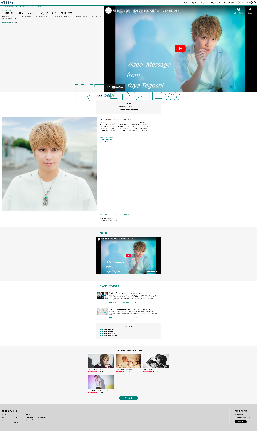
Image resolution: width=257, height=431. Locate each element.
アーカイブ (16, 422)
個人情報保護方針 (239, 415)
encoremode (17, 414)
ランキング (16, 417)
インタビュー (5, 420)
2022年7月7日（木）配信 (106, 139)
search (248, 2)
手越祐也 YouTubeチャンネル (112, 335)
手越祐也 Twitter (108, 331)
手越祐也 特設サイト (109, 329)
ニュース (4, 414)
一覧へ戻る (127, 398)
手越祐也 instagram (109, 333)
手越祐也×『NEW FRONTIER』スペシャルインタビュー (123, 316)
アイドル (16, 420)
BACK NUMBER (133, 109)
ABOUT (28, 414)
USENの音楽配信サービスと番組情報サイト (36, 417)
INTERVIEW (7, 6)
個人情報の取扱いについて (241, 417)
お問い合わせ (239, 421)
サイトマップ (29, 420)
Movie (130, 106)
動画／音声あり (14, 6)
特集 (3, 417)
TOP (2, 6)
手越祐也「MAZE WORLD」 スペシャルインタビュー (123, 302)
